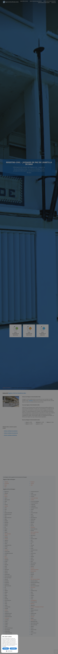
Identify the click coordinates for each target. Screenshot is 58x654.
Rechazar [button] (13, 648)
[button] (9, 651)
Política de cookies (9, 646)
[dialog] (9, 644)
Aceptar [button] (5, 648)
